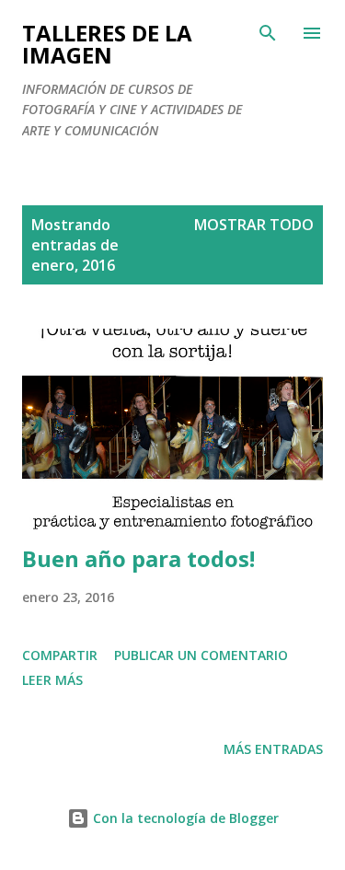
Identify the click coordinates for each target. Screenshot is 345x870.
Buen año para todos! (138, 558)
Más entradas (273, 749)
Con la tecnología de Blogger (184, 818)
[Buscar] (268, 33)
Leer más (52, 680)
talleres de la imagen (107, 43)
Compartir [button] (60, 655)
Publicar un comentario (201, 655)
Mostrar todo (254, 225)
